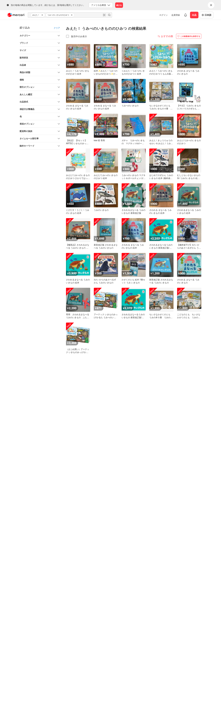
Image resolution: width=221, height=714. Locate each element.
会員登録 (175, 14)
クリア (57, 27)
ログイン (163, 14)
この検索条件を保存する (190, 36)
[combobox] (70, 15)
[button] (42, 15)
